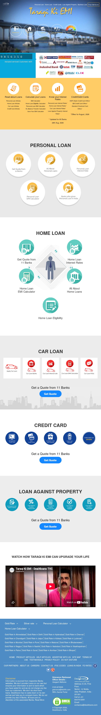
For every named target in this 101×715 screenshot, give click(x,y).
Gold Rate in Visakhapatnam (74, 646)
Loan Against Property (69, 4)
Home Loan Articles (13, 103)
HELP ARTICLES (43, 657)
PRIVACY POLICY (52, 659)
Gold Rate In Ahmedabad (15, 634)
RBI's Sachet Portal (59, 692)
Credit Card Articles (13, 109)
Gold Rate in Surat (29, 650)
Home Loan (48, 4)
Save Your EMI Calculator (35, 111)
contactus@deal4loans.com (85, 705)
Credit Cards (57, 4)
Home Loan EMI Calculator (26, 289)
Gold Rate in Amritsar (48, 650)
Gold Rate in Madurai (49, 642)
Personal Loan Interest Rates (57, 103)
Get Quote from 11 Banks (26, 260)
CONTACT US (47, 665)
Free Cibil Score (93, 5)
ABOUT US (24, 665)
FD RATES (87, 665)
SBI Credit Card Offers (79, 103)
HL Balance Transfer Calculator (36, 109)
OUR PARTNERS (11, 665)
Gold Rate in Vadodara (50, 646)
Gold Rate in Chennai (75, 634)
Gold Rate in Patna (13, 650)
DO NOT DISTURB (69, 659)
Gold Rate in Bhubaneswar (71, 642)
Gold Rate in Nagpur (13, 646)
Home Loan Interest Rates (57, 106)
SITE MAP (76, 657)
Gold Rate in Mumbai (13, 642)
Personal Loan (39, 4)
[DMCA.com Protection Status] (61, 701)
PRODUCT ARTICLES (25, 657)
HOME (12, 657)
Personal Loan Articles (13, 101)
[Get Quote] (50, 393)
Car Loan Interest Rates (58, 108)
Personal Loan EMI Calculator (35, 106)
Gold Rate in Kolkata (53, 638)
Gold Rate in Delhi (35, 634)
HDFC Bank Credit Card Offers (80, 101)
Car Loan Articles (13, 106)
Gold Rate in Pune (31, 642)
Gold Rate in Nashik (31, 646)
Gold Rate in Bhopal (66, 650)
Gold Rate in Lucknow (72, 638)
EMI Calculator (35, 101)
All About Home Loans (74, 289)
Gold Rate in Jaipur (35, 638)
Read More (39, 700)
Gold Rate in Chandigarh (15, 638)
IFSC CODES (60, 665)
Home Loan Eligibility (50, 318)
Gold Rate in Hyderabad (54, 634)
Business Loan (82, 4)
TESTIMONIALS (36, 659)
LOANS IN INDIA (74, 665)
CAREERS (35, 665)
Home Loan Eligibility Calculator (36, 103)
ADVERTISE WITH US (61, 657)
